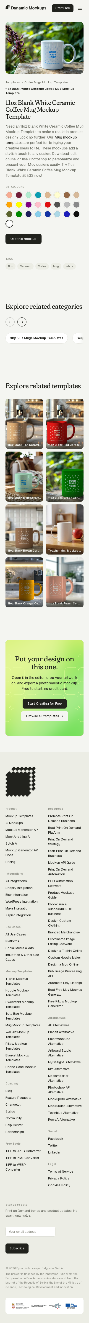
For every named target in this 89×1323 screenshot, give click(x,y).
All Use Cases (15, 934)
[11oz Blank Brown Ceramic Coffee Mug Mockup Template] (67, 195)
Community (13, 1118)
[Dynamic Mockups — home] (25, 8)
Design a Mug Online (63, 964)
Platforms (12, 941)
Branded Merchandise (64, 932)
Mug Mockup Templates (22, 1025)
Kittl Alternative (59, 1069)
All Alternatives (59, 1025)
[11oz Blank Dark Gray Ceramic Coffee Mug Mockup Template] (57, 204)
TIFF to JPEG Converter (23, 1151)
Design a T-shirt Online (65, 951)
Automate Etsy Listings (65, 983)
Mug (56, 266)
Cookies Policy (59, 1185)
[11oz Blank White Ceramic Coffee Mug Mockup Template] (9, 224)
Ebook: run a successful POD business (60, 909)
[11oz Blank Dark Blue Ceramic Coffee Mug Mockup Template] (48, 214)
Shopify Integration (19, 888)
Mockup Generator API (22, 830)
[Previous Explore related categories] (10, 321)
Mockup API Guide (61, 863)
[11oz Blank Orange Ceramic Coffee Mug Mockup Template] (9, 204)
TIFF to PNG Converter (22, 1158)
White (69, 266)
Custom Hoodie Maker (64, 958)
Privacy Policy (58, 1178)
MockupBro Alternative (64, 1099)
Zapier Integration (18, 915)
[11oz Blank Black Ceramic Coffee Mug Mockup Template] (76, 214)
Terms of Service (60, 1171)
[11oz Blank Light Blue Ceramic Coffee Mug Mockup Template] (57, 214)
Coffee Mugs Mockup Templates (46, 82)
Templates (12, 82)
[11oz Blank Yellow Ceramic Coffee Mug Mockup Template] (19, 204)
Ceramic (25, 266)
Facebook (55, 1139)
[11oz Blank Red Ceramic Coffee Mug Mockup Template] (48, 204)
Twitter (53, 1145)
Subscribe (17, 1248)
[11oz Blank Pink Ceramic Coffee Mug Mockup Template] (38, 204)
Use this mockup (23, 238)
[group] (44, 338)
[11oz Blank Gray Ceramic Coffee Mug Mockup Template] (76, 204)
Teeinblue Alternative (63, 1113)
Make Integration (17, 908)
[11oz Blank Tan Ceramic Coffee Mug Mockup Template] (48, 195)
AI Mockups (14, 823)
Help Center (14, 1125)
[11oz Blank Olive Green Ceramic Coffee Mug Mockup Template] (9, 214)
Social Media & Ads (19, 948)
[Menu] (79, 8)
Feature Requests (18, 1098)
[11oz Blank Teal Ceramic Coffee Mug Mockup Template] (38, 195)
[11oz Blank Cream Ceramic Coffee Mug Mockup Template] (57, 195)
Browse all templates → (44, 716)
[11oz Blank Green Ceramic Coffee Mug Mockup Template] (19, 214)
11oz (10, 266)
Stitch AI (11, 843)
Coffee (42, 266)
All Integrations (16, 881)
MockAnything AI (17, 837)
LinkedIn (54, 1152)
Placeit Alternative (61, 1032)
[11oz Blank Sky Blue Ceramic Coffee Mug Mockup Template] (38, 214)
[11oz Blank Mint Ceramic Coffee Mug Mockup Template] (28, 195)
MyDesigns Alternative (64, 1062)
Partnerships (14, 1132)
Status (10, 1111)
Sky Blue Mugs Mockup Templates (36, 338)
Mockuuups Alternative (65, 1106)
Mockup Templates (19, 816)
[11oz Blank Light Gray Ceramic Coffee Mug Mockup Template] (67, 204)
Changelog (13, 1104)
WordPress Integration (21, 901)
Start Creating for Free (45, 703)
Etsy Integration (16, 895)
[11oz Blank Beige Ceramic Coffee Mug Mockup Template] (76, 195)
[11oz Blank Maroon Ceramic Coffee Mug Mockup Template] (19, 195)
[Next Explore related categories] (21, 321)
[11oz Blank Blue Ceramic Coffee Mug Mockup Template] (67, 214)
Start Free (62, 8)
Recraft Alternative (61, 1119)
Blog (8, 1091)
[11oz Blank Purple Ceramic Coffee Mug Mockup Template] (28, 204)
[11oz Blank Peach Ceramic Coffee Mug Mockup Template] (9, 195)
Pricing (10, 862)
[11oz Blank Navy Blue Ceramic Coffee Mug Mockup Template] (28, 214)
